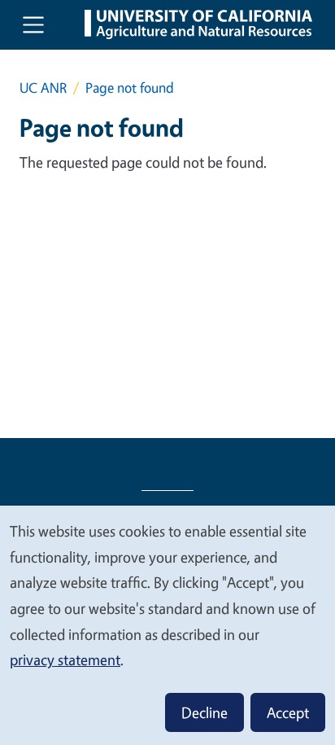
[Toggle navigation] (33, 24)
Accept (288, 712)
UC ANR (43, 87)
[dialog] (167, 624)
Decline (204, 712)
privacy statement (65, 659)
